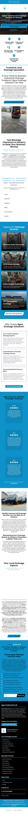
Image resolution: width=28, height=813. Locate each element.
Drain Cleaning (5, 763)
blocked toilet (13, 155)
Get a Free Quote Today (9, 724)
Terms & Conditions (18, 810)
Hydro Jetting (5, 761)
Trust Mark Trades (20, 802)
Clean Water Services (7, 773)
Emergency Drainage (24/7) (8, 752)
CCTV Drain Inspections (7, 744)
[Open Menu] (25, 8)
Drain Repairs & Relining (8, 746)
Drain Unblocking (6, 741)
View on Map (6, 795)
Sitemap (4, 784)
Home (3, 780)
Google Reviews (14, 483)
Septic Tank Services (6, 759)
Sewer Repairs (5, 748)
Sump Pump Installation (7, 767)
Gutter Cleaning (6, 765)
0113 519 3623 (7, 791)
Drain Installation (6, 750)
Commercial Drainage (7, 771)
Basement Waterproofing (8, 769)
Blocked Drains (5, 739)
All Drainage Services (7, 782)
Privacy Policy (9, 810)
